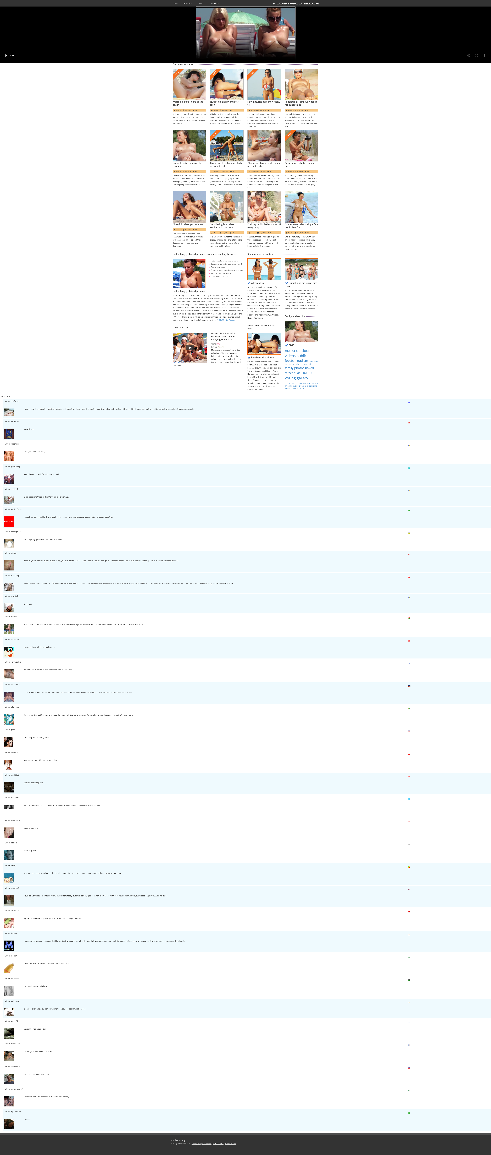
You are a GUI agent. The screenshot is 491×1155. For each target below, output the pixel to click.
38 (196, 171)
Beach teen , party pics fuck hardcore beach (226, 264)
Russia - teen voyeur (218, 267)
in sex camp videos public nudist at (301, 387)
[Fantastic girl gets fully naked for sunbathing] (302, 84)
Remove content (230, 1144)
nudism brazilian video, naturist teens (224, 261)
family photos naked (299, 368)
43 (196, 230)
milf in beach (291, 383)
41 (233, 110)
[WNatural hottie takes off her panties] (189, 145)
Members (215, 3)
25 (270, 233)
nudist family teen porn (219, 276)
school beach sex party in (307, 383)
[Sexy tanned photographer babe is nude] (302, 145)
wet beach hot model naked (221, 273)
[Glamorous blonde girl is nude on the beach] (264, 145)
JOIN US (202, 3)
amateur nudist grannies (296, 386)
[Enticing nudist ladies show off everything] (264, 207)
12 (233, 233)
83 (308, 110)
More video (188, 3)
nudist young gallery (299, 375)
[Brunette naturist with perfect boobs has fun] (302, 207)
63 (308, 171)
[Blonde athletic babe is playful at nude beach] (227, 145)
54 (308, 233)
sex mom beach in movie (300, 364)
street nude (293, 373)
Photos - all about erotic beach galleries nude (227, 270)
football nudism (296, 360)
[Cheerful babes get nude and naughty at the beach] (189, 207)
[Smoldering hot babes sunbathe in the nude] (227, 207)
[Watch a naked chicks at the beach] (189, 84)
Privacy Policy (196, 1144)
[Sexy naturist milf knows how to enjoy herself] (264, 84)
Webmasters (206, 1144)
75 (270, 110)
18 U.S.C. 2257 (218, 1144)
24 (196, 110)
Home (175, 3)
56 (233, 171)
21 (270, 171)
